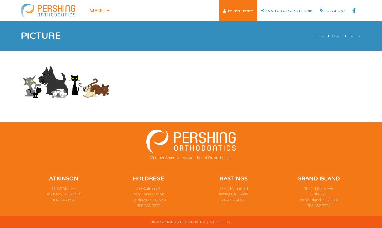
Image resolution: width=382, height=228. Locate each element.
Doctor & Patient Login (289, 11)
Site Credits (220, 222)
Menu (97, 11)
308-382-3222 (63, 200)
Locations (334, 11)
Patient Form (241, 11)
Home (320, 35)
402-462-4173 (233, 200)
